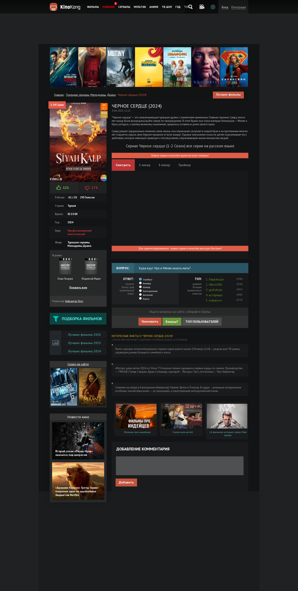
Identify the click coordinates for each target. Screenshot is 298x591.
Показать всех (78, 287)
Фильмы (93, 7)
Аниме (153, 7)
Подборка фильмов (82, 318)
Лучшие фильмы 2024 (84, 351)
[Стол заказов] (212, 7)
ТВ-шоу (167, 7)
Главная (59, 95)
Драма (111, 95)
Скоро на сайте (78, 364)
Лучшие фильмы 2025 (84, 343)
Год (178, 7)
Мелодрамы (98, 95)
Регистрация (238, 7)
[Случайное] (201, 7)
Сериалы (124, 7)
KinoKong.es (65, 7)
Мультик (140, 7)
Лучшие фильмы (228, 94)
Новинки (108, 7)
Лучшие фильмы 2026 (84, 334)
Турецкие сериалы (77, 95)
